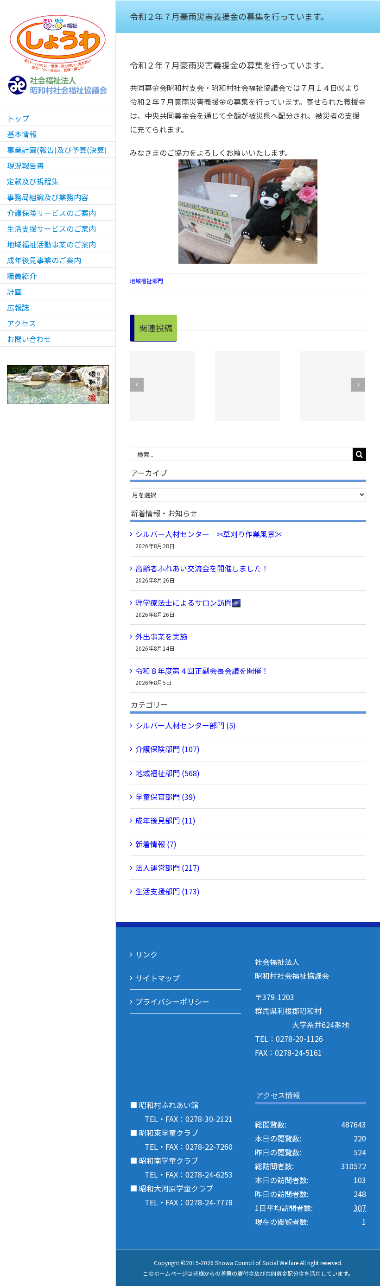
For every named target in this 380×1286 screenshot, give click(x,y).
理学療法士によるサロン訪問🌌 (188, 602)
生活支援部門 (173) (167, 891)
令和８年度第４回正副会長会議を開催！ (202, 670)
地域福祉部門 (146, 281)
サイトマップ (157, 977)
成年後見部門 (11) (165, 820)
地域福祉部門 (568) (167, 773)
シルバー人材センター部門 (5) (185, 725)
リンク (146, 954)
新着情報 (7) (156, 843)
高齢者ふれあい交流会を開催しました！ (202, 568)
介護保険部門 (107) (167, 748)
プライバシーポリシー (172, 1001)
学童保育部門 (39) (165, 796)
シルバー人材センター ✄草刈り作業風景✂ (208, 533)
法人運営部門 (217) (167, 867)
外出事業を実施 (161, 636)
